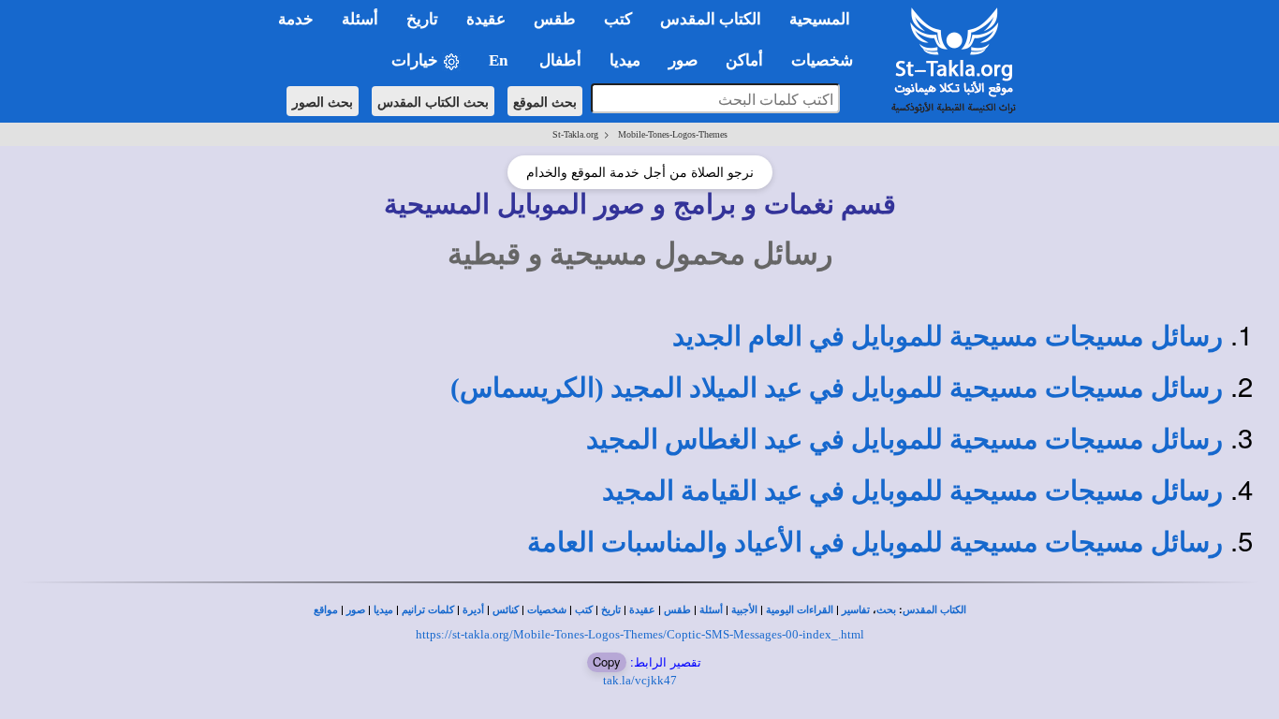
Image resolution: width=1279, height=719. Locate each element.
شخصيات (546, 610)
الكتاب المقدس (934, 610)
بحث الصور (322, 101)
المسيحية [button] (819, 19)
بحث (886, 610)
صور (355, 610)
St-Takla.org (575, 134)
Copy (607, 661)
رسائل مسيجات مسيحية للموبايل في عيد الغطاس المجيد (904, 439)
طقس (677, 610)
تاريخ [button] (422, 19)
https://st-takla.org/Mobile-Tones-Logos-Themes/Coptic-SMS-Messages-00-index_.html (640, 634)
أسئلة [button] (360, 19)
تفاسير (856, 610)
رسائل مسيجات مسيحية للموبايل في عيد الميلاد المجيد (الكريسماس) (836, 388)
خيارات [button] (416, 60)
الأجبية (744, 610)
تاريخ (611, 610)
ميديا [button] (625, 60)
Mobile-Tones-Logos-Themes (673, 134)
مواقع (326, 610)
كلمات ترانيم (428, 610)
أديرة (473, 610)
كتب (584, 610)
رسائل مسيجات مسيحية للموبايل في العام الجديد (947, 336)
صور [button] (683, 60)
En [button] (500, 60)
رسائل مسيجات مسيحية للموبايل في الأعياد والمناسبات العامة (875, 542)
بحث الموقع (545, 101)
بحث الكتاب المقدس (433, 101)
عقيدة (642, 610)
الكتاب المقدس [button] (710, 19)
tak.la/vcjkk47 (640, 680)
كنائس (505, 610)
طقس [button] (555, 19)
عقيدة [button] (486, 19)
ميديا (383, 610)
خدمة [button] (296, 19)
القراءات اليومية (799, 610)
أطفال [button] (560, 60)
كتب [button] (618, 19)
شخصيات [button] (827, 60)
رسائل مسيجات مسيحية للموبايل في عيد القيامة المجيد (912, 491)
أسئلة (711, 610)
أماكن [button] (744, 60)
